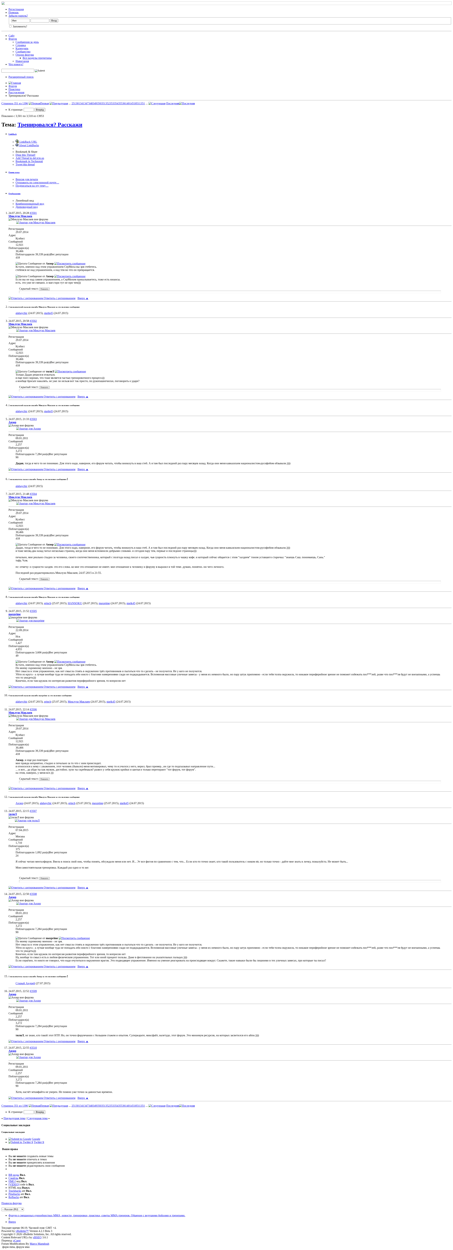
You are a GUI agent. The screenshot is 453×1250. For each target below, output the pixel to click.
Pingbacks (14, 1194)
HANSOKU (75, 603)
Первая (44, 103)
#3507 (33, 810)
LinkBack (12, 134)
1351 (142, 103)
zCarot (17, 1240)
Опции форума (25, 54)
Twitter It (39, 1142)
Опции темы (14, 172)
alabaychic (21, 313)
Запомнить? (19, 26)
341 (82, 103)
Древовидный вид (27, 206)
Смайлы (13, 1178)
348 (90, 103)
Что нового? (15, 64)
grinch (47, 603)
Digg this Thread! (25, 154)
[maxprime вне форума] (30, 620)
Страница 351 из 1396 (14, 103)
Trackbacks (14, 1190)
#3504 (33, 493)
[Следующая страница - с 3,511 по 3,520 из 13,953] (156, 103)
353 (112, 103)
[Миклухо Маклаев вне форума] (35, 222)
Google (36, 1138)
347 (86, 103)
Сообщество (23, 51)
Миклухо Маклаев (79, 701)
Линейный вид (25, 200)
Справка (21, 45)
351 (103, 103)
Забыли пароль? (18, 15)
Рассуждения (16, 92)
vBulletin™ (22, 1230)
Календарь (22, 48)
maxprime (104, 603)
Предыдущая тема (14, 1118)
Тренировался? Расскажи (50, 124)
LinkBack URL (28, 141)
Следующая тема (37, 1118)
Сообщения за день (27, 42)
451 (133, 103)
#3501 (33, 212)
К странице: (16, 109)
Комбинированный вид (30, 203)
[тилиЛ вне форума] (27, 820)
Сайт (11, 35)
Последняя (172, 103)
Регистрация (16, 9)
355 (120, 103)
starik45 (48, 313)
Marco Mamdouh (39, 1243)
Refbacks (13, 1197)
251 (73, 103)
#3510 (33, 1047)
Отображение (14, 193)
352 (107, 103)
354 (116, 103)
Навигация (22, 61)
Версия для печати (27, 179)
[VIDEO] (13, 1184)
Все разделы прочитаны (37, 57)
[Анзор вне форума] (28, 428)
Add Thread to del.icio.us (30, 158)
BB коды (13, 1174)
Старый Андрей (25, 983)
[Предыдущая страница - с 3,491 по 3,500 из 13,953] (59, 103)
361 (124, 103)
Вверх (83, 298)
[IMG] (12, 1181)
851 (137, 103)
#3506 (33, 709)
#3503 (33, 419)
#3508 (33, 893)
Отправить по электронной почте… (37, 182)
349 (95, 103)
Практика (14, 89)
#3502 (33, 320)
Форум (12, 38)
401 (129, 103)
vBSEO (37, 1237)
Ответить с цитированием (59, 298)
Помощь (13, 12)
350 (99, 103)
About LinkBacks (28, 145)
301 (78, 103)
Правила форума (11, 1203)
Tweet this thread (25, 164)
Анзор (19, 803)
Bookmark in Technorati (29, 161)
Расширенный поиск (21, 76)
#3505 (33, 611)
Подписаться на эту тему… (32, 185)
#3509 (33, 991)
